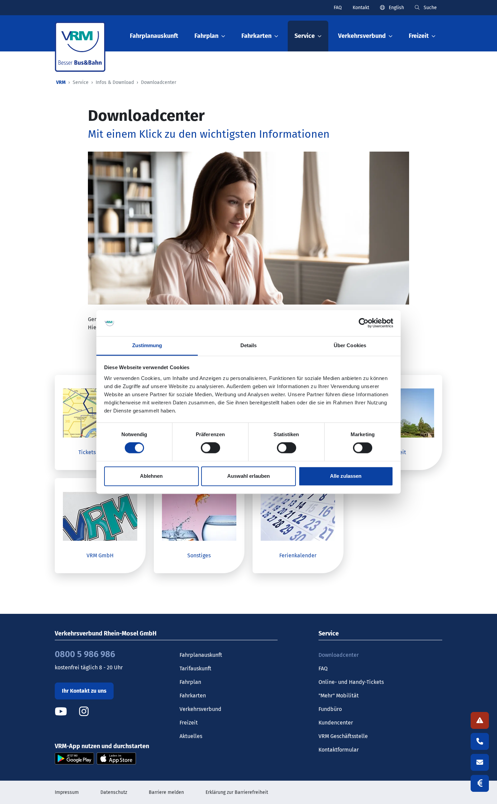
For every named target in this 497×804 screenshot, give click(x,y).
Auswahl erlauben (248, 476)
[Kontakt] (480, 762)
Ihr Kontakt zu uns (84, 691)
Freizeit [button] (419, 36)
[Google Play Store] (74, 758)
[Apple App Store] (116, 758)
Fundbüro (330, 709)
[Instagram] (84, 711)
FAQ (338, 7)
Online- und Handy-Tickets (351, 682)
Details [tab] (248, 345)
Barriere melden (166, 792)
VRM (61, 82)
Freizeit (189, 722)
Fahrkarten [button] (256, 36)
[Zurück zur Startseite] (80, 47)
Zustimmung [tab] (147, 345)
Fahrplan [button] (206, 36)
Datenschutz (113, 792)
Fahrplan (190, 682)
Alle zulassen (345, 476)
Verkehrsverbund (200, 709)
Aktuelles (191, 736)
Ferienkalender (297, 555)
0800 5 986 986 (85, 654)
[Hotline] (480, 741)
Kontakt (361, 7)
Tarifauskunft (195, 668)
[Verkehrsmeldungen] (480, 720)
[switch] (210, 448)
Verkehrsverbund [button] (362, 36)
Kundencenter (335, 722)
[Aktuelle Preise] (480, 783)
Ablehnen (151, 476)
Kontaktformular (338, 749)
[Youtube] (66, 711)
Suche (429, 7)
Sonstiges (199, 555)
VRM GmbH (100, 555)
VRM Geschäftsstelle (343, 736)
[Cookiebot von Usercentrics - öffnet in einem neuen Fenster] (363, 323)
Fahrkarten (193, 695)
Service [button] (304, 36)
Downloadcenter (338, 655)
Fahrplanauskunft (154, 36)
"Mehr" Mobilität (338, 695)
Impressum (67, 792)
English (395, 7)
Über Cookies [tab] (350, 345)
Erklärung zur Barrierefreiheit (237, 792)
